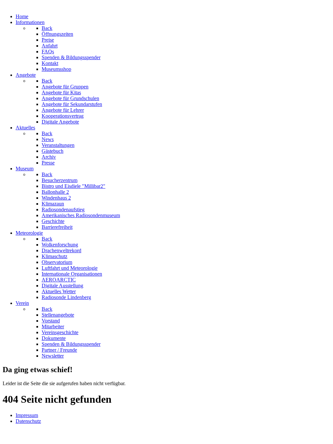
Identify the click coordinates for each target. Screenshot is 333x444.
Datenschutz (28, 421)
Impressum (27, 415)
